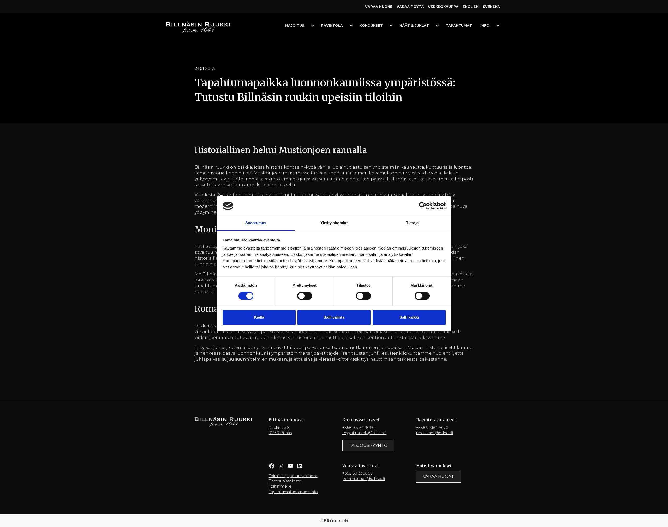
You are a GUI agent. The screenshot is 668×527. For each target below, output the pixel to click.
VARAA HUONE (439, 476)
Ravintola (332, 25)
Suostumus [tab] (255, 223)
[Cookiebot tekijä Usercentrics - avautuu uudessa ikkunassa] (423, 206)
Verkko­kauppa (443, 7)
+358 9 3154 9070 (432, 427)
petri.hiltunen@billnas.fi (363, 478)
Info (485, 25)
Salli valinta (334, 317)
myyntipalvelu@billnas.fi (364, 432)
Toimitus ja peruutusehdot (293, 475)
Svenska (491, 7)
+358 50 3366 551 (358, 473)
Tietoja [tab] (412, 223)
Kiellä (259, 317)
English (471, 7)
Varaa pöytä (410, 7)
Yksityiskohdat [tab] (334, 223)
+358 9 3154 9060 (358, 427)
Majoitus (294, 25)
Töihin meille (280, 486)
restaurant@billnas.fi (434, 432)
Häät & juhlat (414, 25)
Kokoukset (371, 25)
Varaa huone (378, 7)
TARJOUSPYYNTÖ (368, 445)
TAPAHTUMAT (459, 25)
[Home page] (198, 27)
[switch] (304, 296)
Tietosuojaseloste (285, 481)
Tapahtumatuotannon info (293, 491)
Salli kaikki (409, 317)
